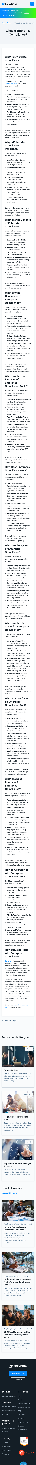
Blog (19, 1396)
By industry (6, 1414)
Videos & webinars (24, 1407)
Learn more (18, 1380)
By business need (8, 1410)
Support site (22, 1430)
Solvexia (8, 961)
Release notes (23, 1422)
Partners (5, 1432)
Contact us (5, 1454)
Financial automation (9, 1407)
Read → (26, 13)
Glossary (9, 23)
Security (21, 1418)
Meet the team (7, 1450)
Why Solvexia (6, 1446)
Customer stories (8, 1428)
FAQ (19, 1411)
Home (3, 23)
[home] (9, 4)
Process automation (9, 1396)
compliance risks (11, 83)
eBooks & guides (24, 1403)
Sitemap (21, 1426)
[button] (32, 4)
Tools (20, 1400)
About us (5, 1443)
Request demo (18, 1373)
